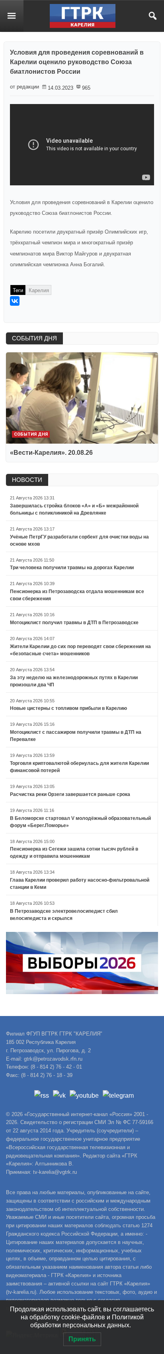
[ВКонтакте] (15, 301)
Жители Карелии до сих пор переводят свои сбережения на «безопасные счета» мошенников (80, 650)
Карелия (39, 290)
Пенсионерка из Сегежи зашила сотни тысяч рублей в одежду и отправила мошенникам (74, 852)
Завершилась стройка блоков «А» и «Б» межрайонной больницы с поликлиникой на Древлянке (74, 509)
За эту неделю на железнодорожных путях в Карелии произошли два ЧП (74, 681)
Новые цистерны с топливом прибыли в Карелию (68, 708)
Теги (18, 290)
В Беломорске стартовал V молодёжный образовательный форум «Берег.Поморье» (80, 822)
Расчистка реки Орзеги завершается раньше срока (70, 794)
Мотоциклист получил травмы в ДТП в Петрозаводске (74, 622)
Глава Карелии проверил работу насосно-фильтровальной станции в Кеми (79, 883)
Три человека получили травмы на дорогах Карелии (72, 567)
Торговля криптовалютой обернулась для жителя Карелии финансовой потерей (79, 767)
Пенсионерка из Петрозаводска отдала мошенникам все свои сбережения (77, 595)
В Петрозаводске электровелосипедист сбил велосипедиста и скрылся (64, 914)
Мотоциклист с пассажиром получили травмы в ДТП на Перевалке (75, 735)
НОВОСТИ (27, 479)
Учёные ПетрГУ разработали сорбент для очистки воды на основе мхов (79, 540)
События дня (31, 434)
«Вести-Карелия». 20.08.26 (51, 452)
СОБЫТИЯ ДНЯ (34, 338)
